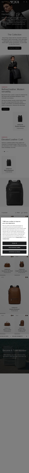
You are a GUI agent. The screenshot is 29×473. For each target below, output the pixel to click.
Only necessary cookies (14, 247)
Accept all (14, 243)
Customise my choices (14, 251)
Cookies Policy (5, 238)
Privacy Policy (19, 237)
